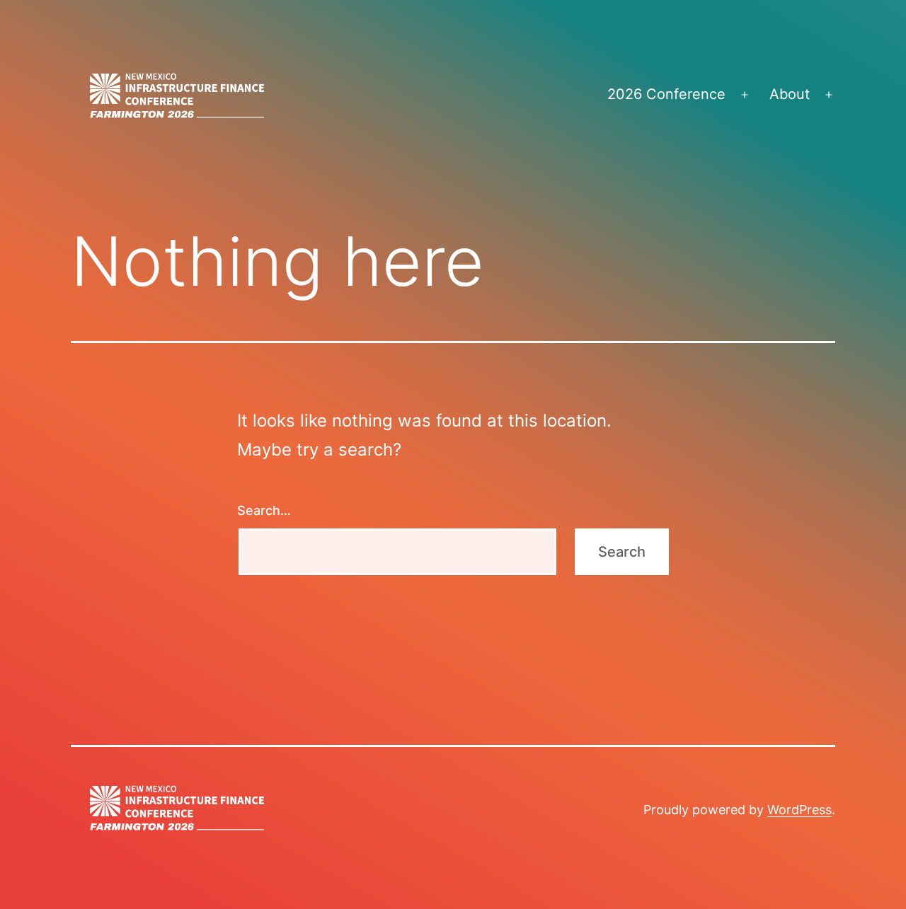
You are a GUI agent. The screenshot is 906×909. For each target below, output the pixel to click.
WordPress (799, 809)
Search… (264, 510)
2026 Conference (666, 94)
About (789, 94)
